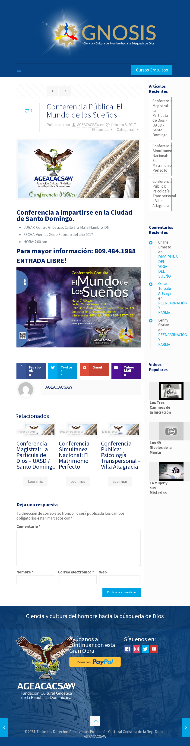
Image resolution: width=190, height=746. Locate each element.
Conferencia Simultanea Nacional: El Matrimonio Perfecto (74, 455)
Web (103, 572)
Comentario (28, 526)
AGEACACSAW (88, 124)
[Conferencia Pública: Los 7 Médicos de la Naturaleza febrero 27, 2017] (186, 727)
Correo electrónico (76, 572)
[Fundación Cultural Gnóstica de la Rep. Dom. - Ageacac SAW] (95, 31)
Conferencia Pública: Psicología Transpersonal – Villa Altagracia (121, 455)
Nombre (24, 572)
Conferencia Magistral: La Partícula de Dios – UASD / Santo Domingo (36, 455)
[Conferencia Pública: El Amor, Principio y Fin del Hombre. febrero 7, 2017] (4, 727)
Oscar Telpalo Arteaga (164, 288)
